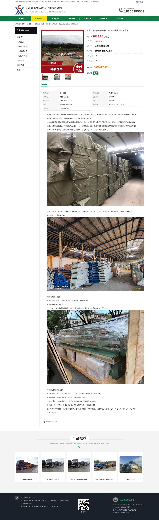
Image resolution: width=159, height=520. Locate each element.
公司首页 (22, 19)
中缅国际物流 (22, 51)
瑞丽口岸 (20, 65)
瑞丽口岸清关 (79, 479)
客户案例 (103, 19)
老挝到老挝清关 (105, 479)
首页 (23, 24)
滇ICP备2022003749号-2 (43, 500)
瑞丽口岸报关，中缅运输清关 (53, 479)
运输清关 (20, 37)
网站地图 (55, 506)
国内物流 (20, 60)
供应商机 (38, 19)
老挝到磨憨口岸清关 (131, 479)
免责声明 (40, 506)
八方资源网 (33, 506)
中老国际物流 (22, 56)
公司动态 (87, 19)
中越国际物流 (39, 24)
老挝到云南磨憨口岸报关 (27, 479)
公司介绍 (71, 19)
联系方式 (120, 19)
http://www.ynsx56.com (50, 422)
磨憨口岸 (20, 70)
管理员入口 (47, 506)
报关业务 (20, 42)
